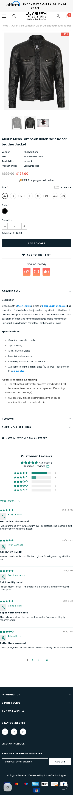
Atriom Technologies (55, 775)
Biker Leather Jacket (54, 305)
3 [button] (38, 659)
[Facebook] (5, 731)
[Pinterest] (23, 731)
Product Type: (9, 165)
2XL (46, 195)
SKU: (4, 156)
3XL (55, 195)
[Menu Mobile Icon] (4, 16)
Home (5, 25)
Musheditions (31, 151)
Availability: (8, 161)
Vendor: (6, 151)
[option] (36, 71)
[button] (21, 473)
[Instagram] (14, 731)
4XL (63, 195)
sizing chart (19, 371)
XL (38, 195)
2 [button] (32, 659)
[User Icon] (58, 16)
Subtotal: (7, 233)
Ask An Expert (38, 438)
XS (4, 195)
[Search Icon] (14, 16)
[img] (6, 510)
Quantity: (7, 220)
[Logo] (36, 16)
